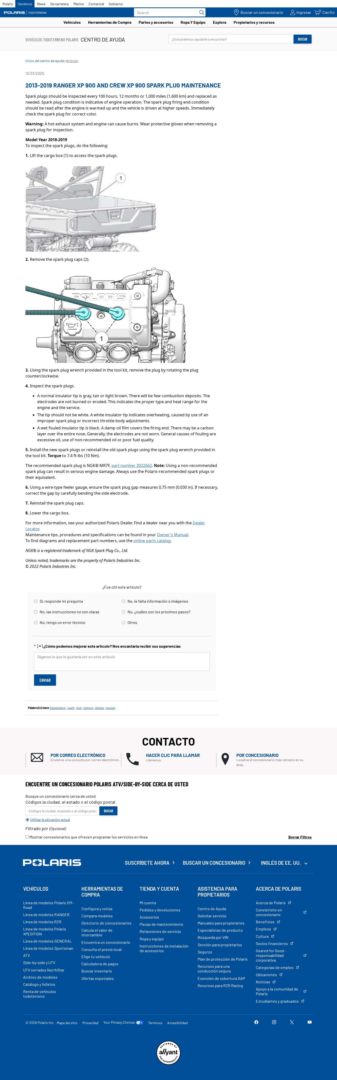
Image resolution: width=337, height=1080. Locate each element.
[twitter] (292, 1022)
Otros (132, 622)
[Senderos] (25, 12)
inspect (110, 707)
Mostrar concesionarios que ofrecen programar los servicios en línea (88, 837)
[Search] (201, 12)
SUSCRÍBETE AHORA (147, 863)
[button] (76, 757)
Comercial (96, 4)
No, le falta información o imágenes (158, 601)
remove (88, 707)
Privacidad (90, 1023)
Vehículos (72, 22)
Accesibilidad (177, 1023)
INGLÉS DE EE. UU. (281, 863)
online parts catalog (152, 540)
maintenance (58, 707)
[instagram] (274, 1022)
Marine (79, 4)
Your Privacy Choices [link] (119, 1022)
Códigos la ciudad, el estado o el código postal (70, 802)
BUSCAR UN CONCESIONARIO (214, 863)
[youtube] (310, 1022)
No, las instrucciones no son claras (69, 611)
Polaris (7, 4)
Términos (155, 1023)
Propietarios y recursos (254, 22)
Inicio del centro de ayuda (44, 61)
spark (71, 707)
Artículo (72, 61)
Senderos (25, 4)
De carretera (59, 4)
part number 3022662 (132, 465)
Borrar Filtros (300, 837)
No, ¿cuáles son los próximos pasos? (159, 611)
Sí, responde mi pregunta (61, 601)
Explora (219, 22)
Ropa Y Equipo (193, 22)
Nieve (41, 4)
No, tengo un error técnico (62, 622)
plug (79, 707)
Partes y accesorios (156, 22)
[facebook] (256, 1022)
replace (99, 707)
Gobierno (116, 4)
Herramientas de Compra (109, 22)
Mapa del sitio (67, 1023)
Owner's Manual (172, 534)
